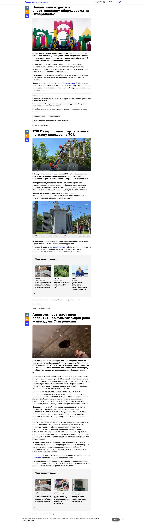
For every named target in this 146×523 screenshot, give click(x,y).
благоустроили (68, 83)
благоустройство (55, 116)
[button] (61, 34)
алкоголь (36, 514)
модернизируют (59, 247)
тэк (78, 300)
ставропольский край (40, 300)
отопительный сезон (56, 300)
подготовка (70, 300)
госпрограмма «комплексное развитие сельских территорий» (51, 120)
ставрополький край (39, 116)
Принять (115, 519)
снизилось (36, 458)
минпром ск (37, 304)
